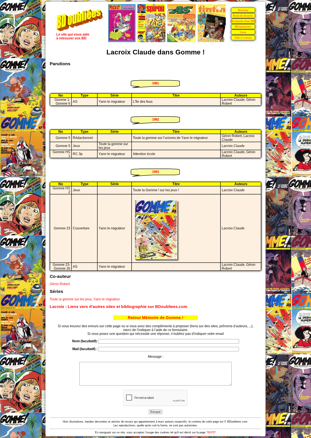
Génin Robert (60, 284)
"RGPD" (211, 432)
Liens (243, 32)
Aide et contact (243, 37)
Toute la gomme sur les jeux (71, 299)
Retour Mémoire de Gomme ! (155, 317)
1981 (155, 83)
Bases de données (243, 15)
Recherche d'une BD (243, 21)
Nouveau (243, 10)
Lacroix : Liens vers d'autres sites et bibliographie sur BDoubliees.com (118, 306)
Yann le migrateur (106, 299)
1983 (155, 171)
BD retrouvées (243, 26)
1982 (155, 119)
